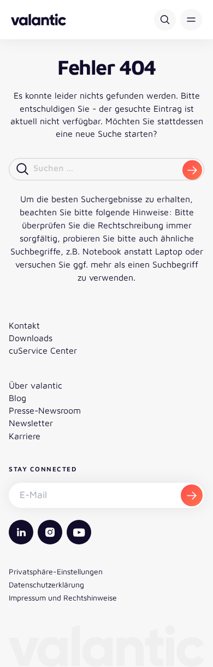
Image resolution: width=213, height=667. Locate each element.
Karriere (24, 436)
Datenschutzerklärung (46, 584)
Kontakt (24, 325)
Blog (17, 398)
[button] (191, 20)
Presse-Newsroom (45, 410)
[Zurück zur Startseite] (38, 20)
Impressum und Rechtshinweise (63, 597)
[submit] (192, 170)
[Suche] (165, 20)
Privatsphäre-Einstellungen (56, 571)
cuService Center (43, 350)
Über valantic (35, 385)
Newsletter (31, 423)
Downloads (30, 338)
